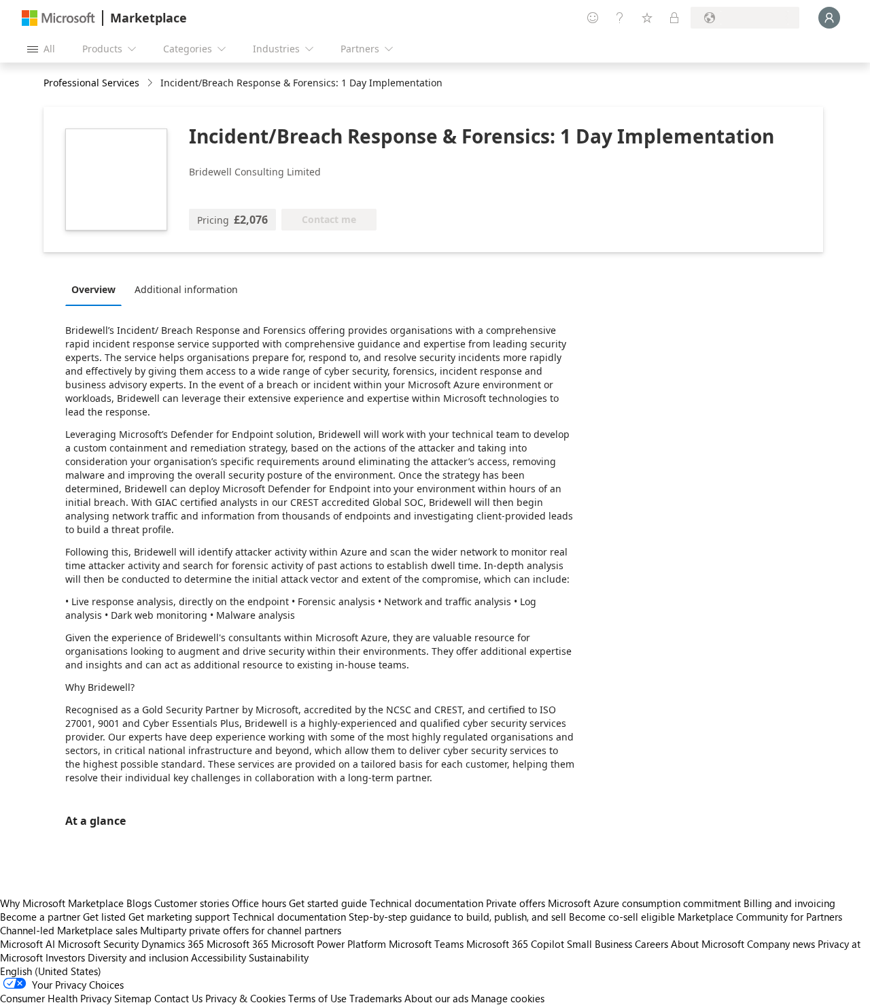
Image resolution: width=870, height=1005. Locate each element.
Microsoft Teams (426, 944)
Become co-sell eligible (622, 916)
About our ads (436, 998)
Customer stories (191, 903)
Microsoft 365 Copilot (515, 944)
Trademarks (375, 998)
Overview (93, 289)
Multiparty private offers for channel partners (240, 930)
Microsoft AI (27, 944)
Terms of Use (317, 998)
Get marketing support (179, 916)
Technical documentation (426, 903)
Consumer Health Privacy (55, 998)
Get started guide (328, 903)
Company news (781, 944)
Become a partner (40, 916)
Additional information (186, 289)
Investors (65, 957)
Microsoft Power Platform (328, 944)
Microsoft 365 (237, 944)
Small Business (599, 944)
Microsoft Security (98, 944)
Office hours (259, 903)
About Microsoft (707, 944)
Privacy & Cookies (245, 998)
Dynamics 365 (172, 944)
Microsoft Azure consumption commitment (646, 903)
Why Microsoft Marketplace (62, 903)
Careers (651, 944)
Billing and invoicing (789, 903)
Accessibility (218, 957)
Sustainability (279, 957)
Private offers (515, 903)
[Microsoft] (58, 18)
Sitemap (133, 998)
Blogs (139, 903)
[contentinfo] (151, 83)
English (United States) (50, 971)
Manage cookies (507, 998)
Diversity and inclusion (138, 957)
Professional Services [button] (91, 82)
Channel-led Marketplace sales (68, 930)
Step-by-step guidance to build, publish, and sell (457, 916)
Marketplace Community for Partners (760, 916)
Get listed (104, 916)
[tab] (96, 289)
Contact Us (178, 998)
